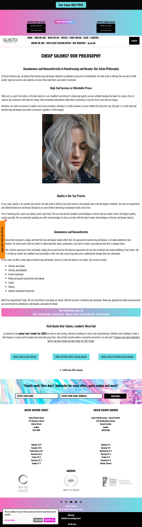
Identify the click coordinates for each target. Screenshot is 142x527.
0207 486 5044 (36, 30)
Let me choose (10, 520)
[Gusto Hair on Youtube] (71, 501)
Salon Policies (71, 506)
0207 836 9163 (106, 30)
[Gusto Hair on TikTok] (81, 501)
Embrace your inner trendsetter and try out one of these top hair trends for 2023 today (94, 339)
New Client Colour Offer (58, 43)
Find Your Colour (64, 22)
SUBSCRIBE (115, 396)
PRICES (64, 37)
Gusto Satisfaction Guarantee (71, 509)
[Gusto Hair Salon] (10, 45)
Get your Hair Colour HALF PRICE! (2, 240)
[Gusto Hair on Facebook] (61, 501)
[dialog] (30, 516)
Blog (86, 37)
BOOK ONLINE (36, 26)
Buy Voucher (79, 43)
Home (29, 37)
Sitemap (71, 515)
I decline (38, 520)
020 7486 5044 (36, 437)
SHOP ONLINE (76, 37)
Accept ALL (50, 520)
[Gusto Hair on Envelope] (76, 501)
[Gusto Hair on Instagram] (66, 501)
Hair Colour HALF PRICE (71, 5)
